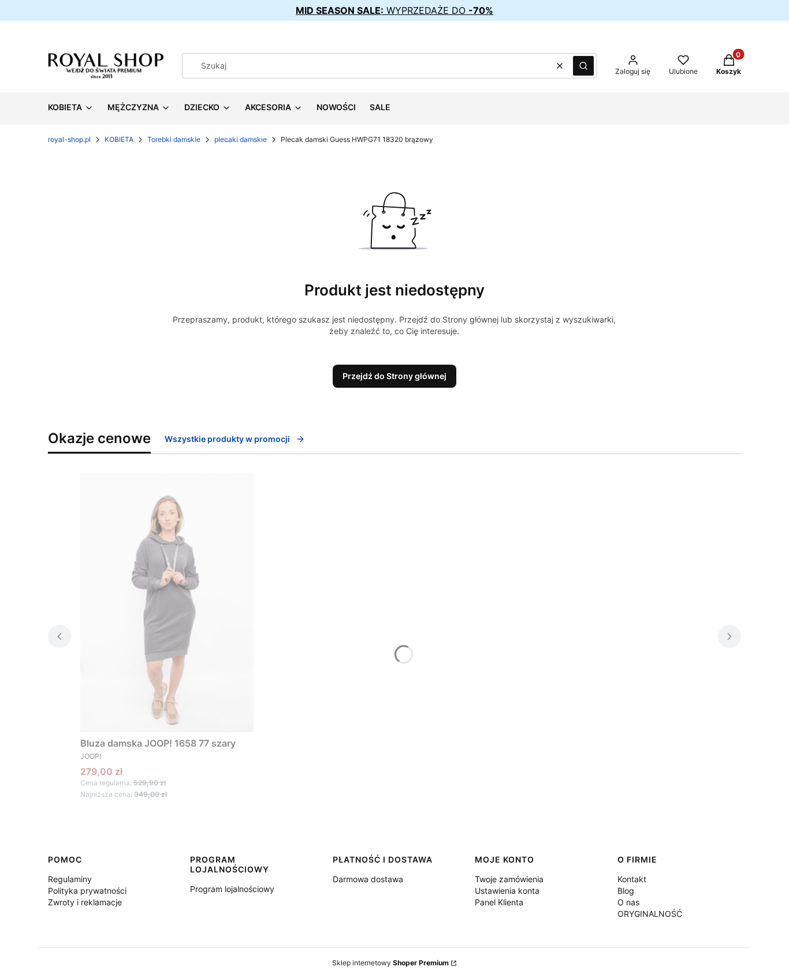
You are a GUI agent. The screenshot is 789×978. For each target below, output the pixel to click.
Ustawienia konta (507, 890)
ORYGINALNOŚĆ (649, 914)
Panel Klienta (499, 902)
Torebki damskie (173, 139)
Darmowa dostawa (368, 879)
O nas (628, 902)
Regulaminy (70, 879)
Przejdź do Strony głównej (394, 376)
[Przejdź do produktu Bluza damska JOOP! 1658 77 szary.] (167, 602)
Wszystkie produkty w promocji (227, 439)
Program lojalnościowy (232, 889)
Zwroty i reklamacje (85, 902)
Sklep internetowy (390, 962)
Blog (625, 890)
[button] (583, 66)
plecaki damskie (240, 139)
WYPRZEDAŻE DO (394, 10)
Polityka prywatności (87, 890)
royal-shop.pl (69, 139)
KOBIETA (119, 139)
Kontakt (631, 879)
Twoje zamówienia (509, 879)
